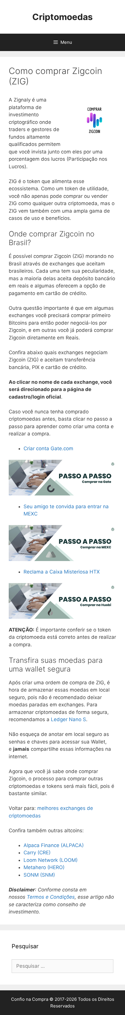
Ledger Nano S (68, 719)
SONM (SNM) (39, 875)
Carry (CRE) (37, 852)
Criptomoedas (62, 17)
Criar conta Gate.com (48, 448)
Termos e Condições (51, 897)
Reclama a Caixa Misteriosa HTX (62, 572)
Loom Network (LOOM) (51, 860)
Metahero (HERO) (44, 867)
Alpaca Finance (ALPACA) (54, 845)
